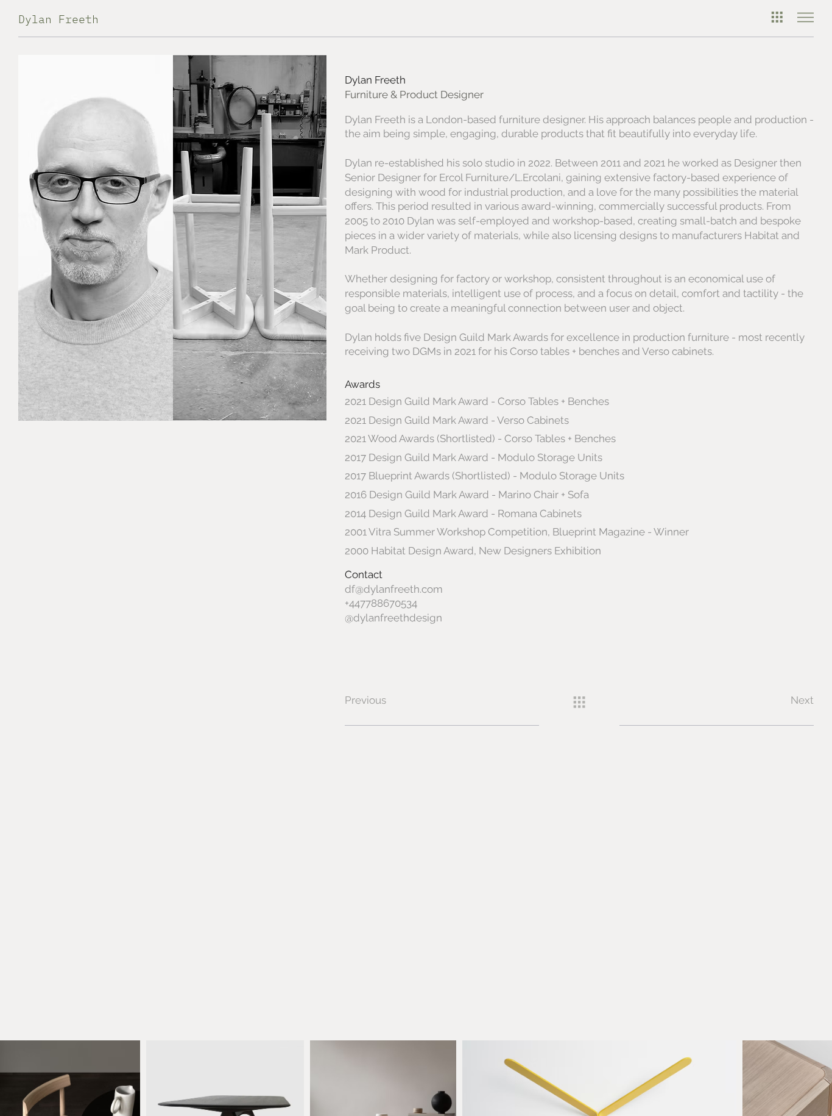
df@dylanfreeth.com (394, 589)
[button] (383, 701)
